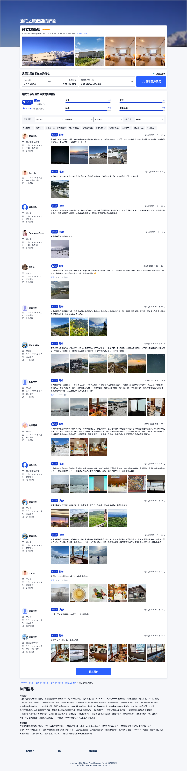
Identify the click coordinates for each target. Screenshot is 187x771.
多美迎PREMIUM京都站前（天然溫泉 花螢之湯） (77, 718)
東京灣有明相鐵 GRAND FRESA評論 (133, 730)
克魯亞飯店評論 (26, 702)
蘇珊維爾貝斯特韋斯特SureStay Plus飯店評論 (63, 699)
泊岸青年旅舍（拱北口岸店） (147, 714)
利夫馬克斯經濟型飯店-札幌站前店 (33, 714)
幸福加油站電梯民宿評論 (97, 706)
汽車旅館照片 (25, 734)
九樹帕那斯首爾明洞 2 (58, 714)
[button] (170, 4)
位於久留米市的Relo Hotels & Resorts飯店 (83, 726)
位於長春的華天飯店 (110, 726)
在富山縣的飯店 (41, 683)
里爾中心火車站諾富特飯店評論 (46, 702)
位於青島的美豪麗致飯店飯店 (31, 726)
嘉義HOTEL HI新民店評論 (30, 730)
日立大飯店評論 (81, 730)
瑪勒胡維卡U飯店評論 (149, 702)
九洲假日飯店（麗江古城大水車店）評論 (143, 699)
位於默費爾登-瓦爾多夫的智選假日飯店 (135, 726)
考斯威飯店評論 (67, 702)
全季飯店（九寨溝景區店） (79, 714)
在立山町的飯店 (56, 683)
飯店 (31, 683)
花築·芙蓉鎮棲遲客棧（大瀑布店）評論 (57, 730)
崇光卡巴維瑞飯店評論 (129, 702)
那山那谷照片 (37, 734)
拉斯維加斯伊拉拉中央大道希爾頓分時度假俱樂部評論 (97, 702)
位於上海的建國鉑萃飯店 (54, 726)
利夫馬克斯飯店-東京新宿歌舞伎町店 (106, 714)
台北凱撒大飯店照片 (53, 734)
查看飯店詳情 (82, 33)
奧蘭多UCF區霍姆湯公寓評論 (142, 706)
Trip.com (23, 683)
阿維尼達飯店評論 (84, 710)
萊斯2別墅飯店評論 (61, 706)
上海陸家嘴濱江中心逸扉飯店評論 (103, 730)
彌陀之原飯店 (70, 683)
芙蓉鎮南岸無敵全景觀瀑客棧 (140, 710)
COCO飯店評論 (46, 706)
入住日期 (27, 80)
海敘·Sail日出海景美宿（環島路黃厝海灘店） (37, 718)
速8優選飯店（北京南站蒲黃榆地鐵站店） (110, 710)
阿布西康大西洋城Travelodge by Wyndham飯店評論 (104, 699)
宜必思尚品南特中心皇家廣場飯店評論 (35, 710)
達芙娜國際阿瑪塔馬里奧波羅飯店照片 (78, 734)
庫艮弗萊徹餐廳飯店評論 (119, 706)
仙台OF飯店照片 (156, 730)
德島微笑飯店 (128, 714)
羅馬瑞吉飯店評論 (78, 706)
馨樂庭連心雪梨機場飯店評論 (63, 710)
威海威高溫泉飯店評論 (29, 706)
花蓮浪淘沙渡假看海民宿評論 (31, 699)
